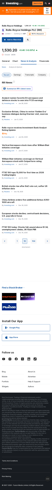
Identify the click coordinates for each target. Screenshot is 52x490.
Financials (44, 61)
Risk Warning (6, 476)
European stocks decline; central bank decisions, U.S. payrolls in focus (25, 214)
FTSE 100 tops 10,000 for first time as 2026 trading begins (23, 173)
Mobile (4, 377)
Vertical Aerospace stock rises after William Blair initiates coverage (25, 146)
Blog (4, 372)
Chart (15, 61)
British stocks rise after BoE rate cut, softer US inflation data (24, 187)
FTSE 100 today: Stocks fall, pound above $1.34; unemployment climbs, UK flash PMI (25, 228)
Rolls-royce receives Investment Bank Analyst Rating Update (24, 128)
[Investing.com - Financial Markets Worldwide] (14, 3)
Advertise (32, 377)
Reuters (7, 119)
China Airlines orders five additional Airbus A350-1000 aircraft (26, 201)
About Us (31, 372)
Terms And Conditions (10, 461)
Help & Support (34, 381)
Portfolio (5, 381)
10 (25, 241)
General (6, 61)
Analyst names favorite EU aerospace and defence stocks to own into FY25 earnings (22, 99)
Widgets (5, 386)
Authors (31, 386)
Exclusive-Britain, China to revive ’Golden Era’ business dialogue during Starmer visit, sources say (25, 114)
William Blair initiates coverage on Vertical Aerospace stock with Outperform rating (22, 160)
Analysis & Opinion (15, 67)
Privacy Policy (7, 469)
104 (33, 241)
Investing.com (9, 103)
